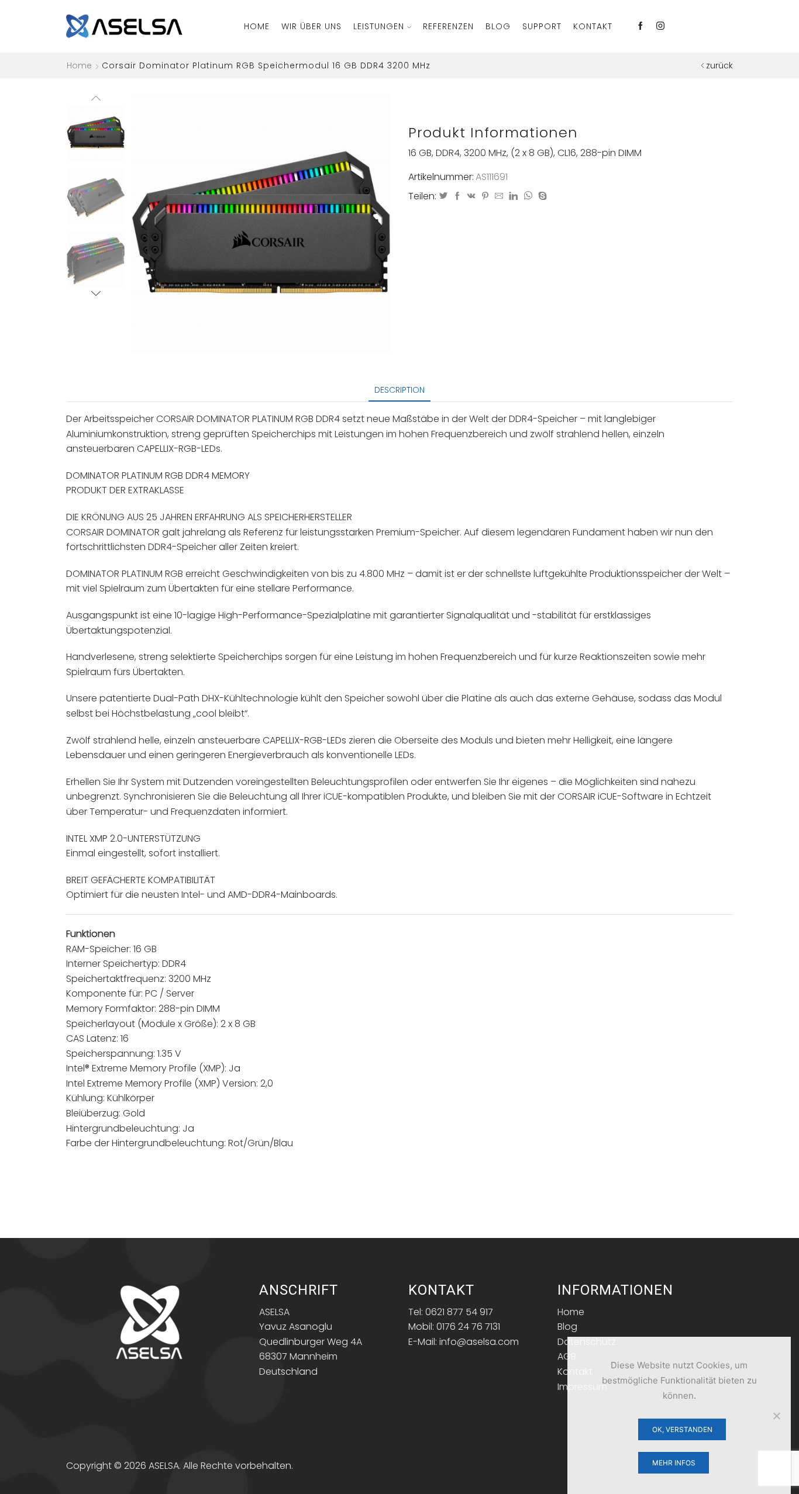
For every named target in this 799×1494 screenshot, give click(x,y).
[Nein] (776, 1416)
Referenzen (448, 26)
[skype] (541, 196)
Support (542, 26)
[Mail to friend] (499, 196)
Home (257, 26)
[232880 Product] (96, 260)
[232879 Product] (96, 197)
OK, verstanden (682, 1429)
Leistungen (378, 26)
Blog (498, 26)
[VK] (471, 196)
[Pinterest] (485, 196)
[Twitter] (443, 196)
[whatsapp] (528, 196)
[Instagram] (660, 26)
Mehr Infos (673, 1462)
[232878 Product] (96, 132)
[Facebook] (640, 26)
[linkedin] (513, 196)
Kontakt (592, 26)
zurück (719, 65)
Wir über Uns (311, 26)
